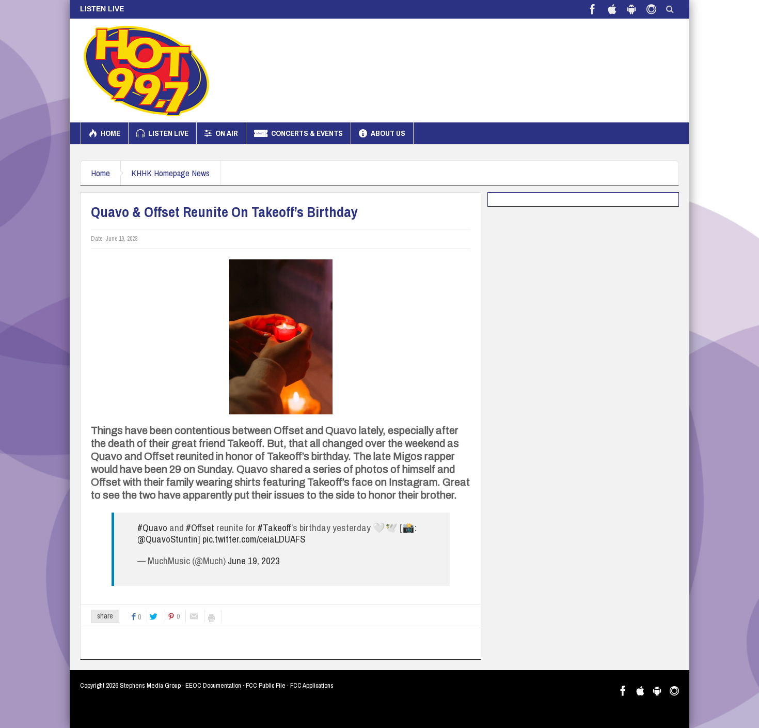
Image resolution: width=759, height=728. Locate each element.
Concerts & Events (307, 133)
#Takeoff (274, 527)
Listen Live (168, 133)
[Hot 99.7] (147, 70)
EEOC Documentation (213, 685)
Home (110, 133)
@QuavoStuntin (167, 539)
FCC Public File (266, 685)
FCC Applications (312, 685)
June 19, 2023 (254, 560)
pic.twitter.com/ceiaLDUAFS (253, 539)
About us (388, 133)
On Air (226, 133)
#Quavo (152, 527)
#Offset (200, 527)
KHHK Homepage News (170, 173)
